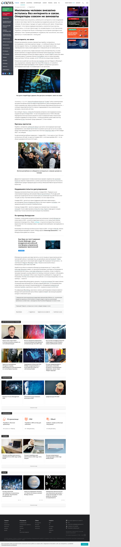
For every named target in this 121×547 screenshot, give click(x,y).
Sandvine (23, 287)
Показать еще (33, 407)
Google (40, 261)
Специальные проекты (25, 524)
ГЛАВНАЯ (17, 2)
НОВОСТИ (22, 2)
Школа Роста (6, 18)
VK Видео (51, 526)
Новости (6, 522)
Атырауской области (34, 202)
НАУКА (55, 2)
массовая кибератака (36, 271)
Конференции (23, 522)
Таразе (46, 209)
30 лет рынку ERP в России (6, 26)
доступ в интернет (47, 281)
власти (30, 130)
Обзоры (6, 528)
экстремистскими (56, 300)
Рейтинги (5, 66)
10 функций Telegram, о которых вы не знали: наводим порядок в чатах (33, 306)
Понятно (84, 544)
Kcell (30, 107)
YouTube (17, 261)
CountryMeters (41, 56)
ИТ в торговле (6, 54)
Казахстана (51, 52)
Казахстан (17, 180)
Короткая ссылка (58, 312)
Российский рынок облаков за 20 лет (7, 22)
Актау (41, 209)
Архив (5, 530)
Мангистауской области (43, 194)
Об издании (38, 522)
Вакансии (37, 526)
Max (50, 522)
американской (55, 285)
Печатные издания (24, 532)
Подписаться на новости (44, 312)
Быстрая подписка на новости (75, 520)
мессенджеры (40, 61)
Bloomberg (27, 290)
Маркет (21, 526)
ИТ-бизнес (5, 63)
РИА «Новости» (45, 63)
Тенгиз (25, 202)
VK (49, 524)
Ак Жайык (54, 202)
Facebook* (53, 259)
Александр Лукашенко (21, 269)
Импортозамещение (7, 41)
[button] (83, 3)
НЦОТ (46, 292)
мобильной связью (33, 127)
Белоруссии (57, 218)
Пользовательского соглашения (9, 545)
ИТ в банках (5, 51)
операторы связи (49, 130)
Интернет (5, 60)
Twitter (59, 259)
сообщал (36, 222)
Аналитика (29, 2)
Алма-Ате (31, 112)
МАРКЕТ (45, 2)
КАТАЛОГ (78, 2)
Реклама (37, 524)
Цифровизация (6, 38)
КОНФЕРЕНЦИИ (37, 2)
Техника (22, 528)
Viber (36, 263)
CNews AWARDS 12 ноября (6, 14)
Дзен (50, 532)
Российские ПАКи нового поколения (7, 35)
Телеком (5, 57)
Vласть (25, 112)
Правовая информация (73, 528)
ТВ (58, 2)
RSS (69, 522)
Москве (56, 228)
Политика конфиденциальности (75, 524)
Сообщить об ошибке (73, 526)
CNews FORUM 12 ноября (6, 9)
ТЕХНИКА (50, 2)
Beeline (32, 64)
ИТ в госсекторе (6, 48)
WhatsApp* (31, 263)
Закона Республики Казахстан (36, 101)
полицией (17, 209)
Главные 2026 (7, 30)
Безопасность (6, 45)
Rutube (50, 528)
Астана (23, 119)
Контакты (37, 528)
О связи (47, 101)
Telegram (24, 263)
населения (57, 179)
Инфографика (6, 69)
